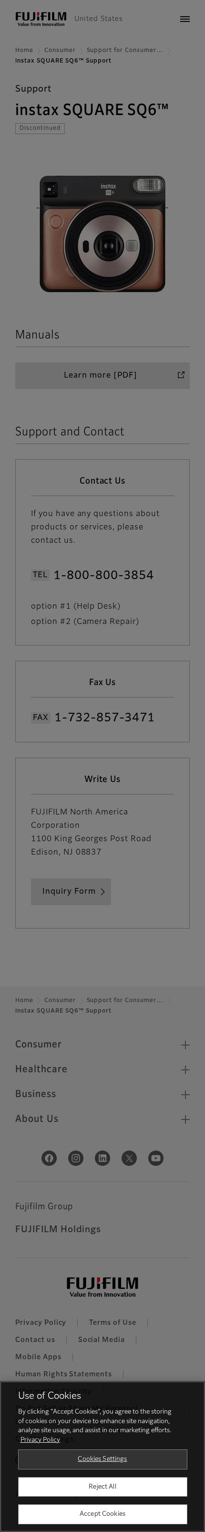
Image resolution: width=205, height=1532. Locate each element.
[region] (102, 1456)
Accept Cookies (102, 1514)
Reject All (102, 1487)
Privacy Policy (40, 1440)
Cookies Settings (102, 1459)
